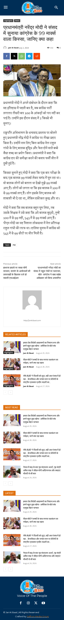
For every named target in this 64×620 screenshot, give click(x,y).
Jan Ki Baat (28, 353)
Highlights (8, 20)
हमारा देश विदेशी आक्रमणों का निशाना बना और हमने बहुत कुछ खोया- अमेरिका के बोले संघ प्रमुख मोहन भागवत (41, 345)
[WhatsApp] (21, 56)
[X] (14, 56)
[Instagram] (28, 603)
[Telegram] (29, 56)
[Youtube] (43, 603)
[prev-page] (5, 392)
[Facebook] (6, 56)
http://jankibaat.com (32, 320)
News (17, 20)
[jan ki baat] (5, 47)
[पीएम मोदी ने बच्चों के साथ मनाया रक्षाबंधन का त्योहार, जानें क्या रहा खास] (12, 364)
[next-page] (11, 392)
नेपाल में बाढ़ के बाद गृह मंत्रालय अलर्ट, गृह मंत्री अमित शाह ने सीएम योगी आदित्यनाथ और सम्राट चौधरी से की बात (42, 470)
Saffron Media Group (38, 616)
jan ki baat (13, 47)
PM (14, 245)
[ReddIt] (36, 56)
